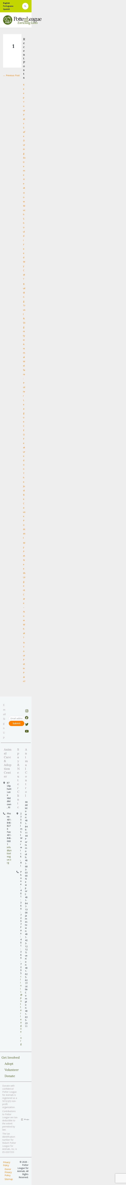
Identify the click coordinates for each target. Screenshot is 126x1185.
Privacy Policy (6, 1164)
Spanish (6, 9)
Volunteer (12, 1070)
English (6, 3)
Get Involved (11, 1057)
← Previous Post (11, 75)
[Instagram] (27, 711)
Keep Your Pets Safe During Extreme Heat (24, 136)
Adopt (9, 1063)
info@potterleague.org (9, 855)
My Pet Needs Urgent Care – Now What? (24, 590)
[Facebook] (27, 717)
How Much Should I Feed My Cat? (24, 235)
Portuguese (8, 6)
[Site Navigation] (26, 20)
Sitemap (9, 1179)
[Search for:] (25, 6)
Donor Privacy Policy (8, 1172)
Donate (10, 1076)
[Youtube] (27, 731)
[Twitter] (27, 724)
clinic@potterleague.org (21, 1010)
